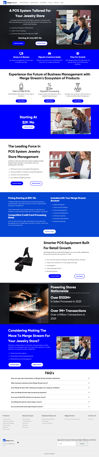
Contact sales (14, 364)
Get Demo (79, 276)
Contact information (49, 453)
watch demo (41, 43)
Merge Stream (11, 443)
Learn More (21, 101)
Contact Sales (18, 43)
